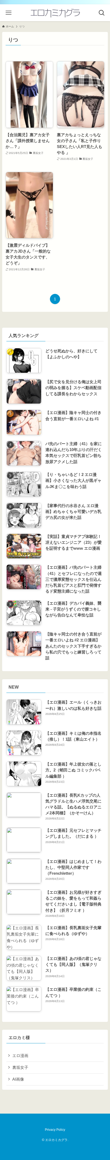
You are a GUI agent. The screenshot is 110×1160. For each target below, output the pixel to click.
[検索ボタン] (101, 12)
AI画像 (18, 1079)
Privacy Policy (55, 1130)
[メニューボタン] (8, 12)
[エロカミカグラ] (55, 12)
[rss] (51, 1119)
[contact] (58, 1119)
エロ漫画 (20, 1056)
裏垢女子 (20, 1067)
